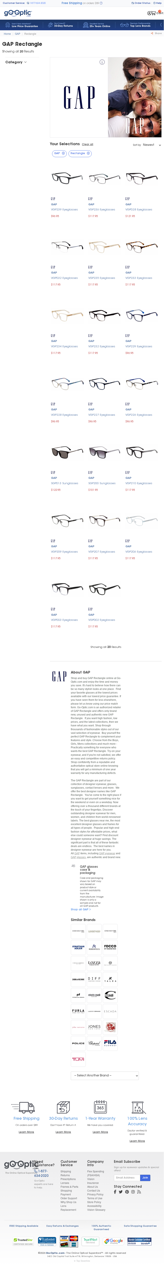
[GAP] (102, 63)
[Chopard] (94, 1043)
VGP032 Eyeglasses (64, 278)
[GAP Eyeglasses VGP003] (67, 589)
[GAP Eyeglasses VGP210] (141, 452)
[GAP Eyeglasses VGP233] (141, 246)
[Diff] (94, 979)
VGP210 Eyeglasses (138, 483)
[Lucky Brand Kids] (94, 931)
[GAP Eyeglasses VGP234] (67, 315)
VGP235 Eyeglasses (101, 278)
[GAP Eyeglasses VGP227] (104, 383)
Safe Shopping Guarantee (140, 1226)
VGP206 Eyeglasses (138, 551)
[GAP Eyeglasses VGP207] (104, 520)
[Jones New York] (94, 1027)
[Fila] (110, 1043)
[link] (47, 1241)
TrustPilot (90, 1241)
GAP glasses (78, 857)
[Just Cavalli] (110, 995)
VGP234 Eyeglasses (64, 346)
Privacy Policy (95, 1194)
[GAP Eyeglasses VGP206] (141, 520)
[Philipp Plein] (110, 963)
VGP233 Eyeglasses (138, 278)
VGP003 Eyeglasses (64, 620)
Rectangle (30, 33)
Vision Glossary (96, 1209)
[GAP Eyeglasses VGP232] (104, 315)
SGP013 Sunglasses (64, 483)
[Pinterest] (127, 1192)
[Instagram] (133, 1192)
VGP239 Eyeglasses (64, 209)
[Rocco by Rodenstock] (110, 947)
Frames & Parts (69, 1186)
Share (158, 33)
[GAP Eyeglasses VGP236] (104, 178)
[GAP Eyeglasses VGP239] (67, 178)
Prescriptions (68, 1179)
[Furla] (78, 1011)
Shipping (66, 1171)
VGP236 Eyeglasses (101, 209)
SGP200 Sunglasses (102, 483)
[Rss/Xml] (139, 1192)
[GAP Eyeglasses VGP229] (141, 315)
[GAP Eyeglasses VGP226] (141, 383)
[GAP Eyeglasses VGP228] (67, 383)
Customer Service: (14, 3)
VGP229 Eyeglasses (138, 346)
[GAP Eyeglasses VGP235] (104, 246)
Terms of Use (94, 1198)
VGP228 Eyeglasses (64, 415)
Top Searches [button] (83, 1260)
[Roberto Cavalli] (94, 995)
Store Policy (94, 1202)
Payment (66, 1194)
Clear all (87, 144)
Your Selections (65, 144)
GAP (17, 33)
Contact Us (93, 1190)
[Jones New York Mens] (110, 931)
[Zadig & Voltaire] (78, 979)
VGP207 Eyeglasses (101, 551)
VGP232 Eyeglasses (101, 346)
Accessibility (94, 1206)
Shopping (66, 1190)
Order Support (69, 1198)
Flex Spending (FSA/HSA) (95, 1173)
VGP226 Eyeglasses (138, 415)
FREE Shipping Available (23, 1226)
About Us (92, 1186)
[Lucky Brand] (94, 1011)
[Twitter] (121, 1192)
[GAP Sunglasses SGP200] (104, 452)
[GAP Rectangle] (15, 1167)
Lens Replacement (68, 1207)
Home (7, 33)
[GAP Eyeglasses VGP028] (141, 178)
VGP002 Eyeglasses (101, 620)
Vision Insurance (93, 1181)
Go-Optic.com (55, 1253)
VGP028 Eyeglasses (138, 209)
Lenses (65, 1183)
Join (145, 1178)
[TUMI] (78, 1059)
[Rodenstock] (94, 947)
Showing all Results (105, 647)
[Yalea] (110, 979)
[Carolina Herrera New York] (78, 963)
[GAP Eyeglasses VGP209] (67, 520)
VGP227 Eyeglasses (101, 415)
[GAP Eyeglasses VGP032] (67, 246)
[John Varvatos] (78, 1027)
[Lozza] (94, 963)
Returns (65, 1175)
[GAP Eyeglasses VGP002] (104, 589)
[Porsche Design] (78, 995)
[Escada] (110, 1011)
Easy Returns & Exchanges (62, 1226)
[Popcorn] (110, 1027)
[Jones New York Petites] (78, 931)
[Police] (78, 1043)
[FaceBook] (115, 1192)
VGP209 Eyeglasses (64, 551)
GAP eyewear (107, 853)
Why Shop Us (68, 1202)
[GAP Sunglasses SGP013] (67, 452)
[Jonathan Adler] (78, 947)
